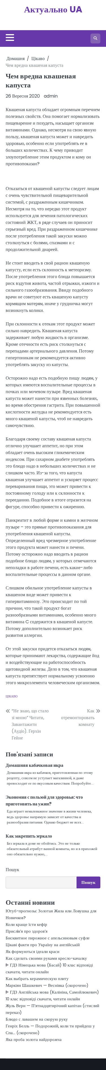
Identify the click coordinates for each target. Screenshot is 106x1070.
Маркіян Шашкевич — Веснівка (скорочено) (47, 985)
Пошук (12, 869)
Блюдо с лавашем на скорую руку (37, 1019)
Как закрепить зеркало (29, 836)
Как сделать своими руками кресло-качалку (46, 958)
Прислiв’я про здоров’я (26, 931)
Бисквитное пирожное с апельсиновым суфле (48, 938)
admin (51, 96)
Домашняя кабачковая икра (34, 765)
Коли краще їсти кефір (26, 924)
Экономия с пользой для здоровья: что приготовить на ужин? (44, 800)
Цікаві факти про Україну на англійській (43, 945)
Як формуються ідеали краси (32, 951)
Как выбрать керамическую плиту (37, 978)
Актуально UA (53, 9)
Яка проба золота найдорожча (34, 1039)
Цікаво (12, 696)
